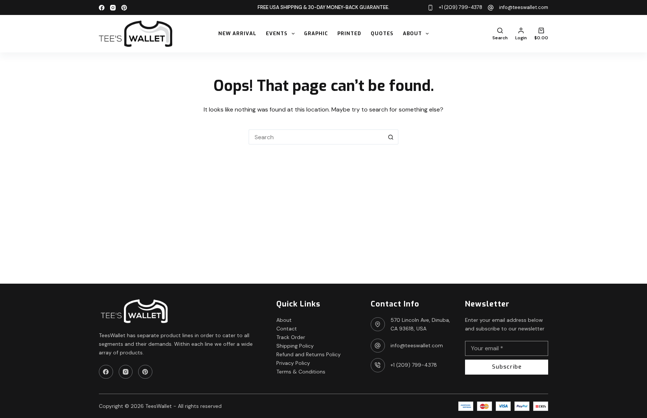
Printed (349, 33)
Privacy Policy (293, 363)
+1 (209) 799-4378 (460, 7)
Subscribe (507, 366)
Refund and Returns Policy (308, 354)
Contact (286, 328)
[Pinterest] (124, 7)
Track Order (290, 337)
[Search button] (390, 136)
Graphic (316, 33)
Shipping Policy (295, 345)
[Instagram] (113, 7)
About (412, 33)
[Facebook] (101, 7)
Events (277, 33)
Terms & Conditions (300, 371)
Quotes (382, 33)
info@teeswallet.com (523, 7)
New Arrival (237, 33)
